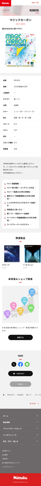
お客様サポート (7, 451)
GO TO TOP (33, 404)
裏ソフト (7, 10)
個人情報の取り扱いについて (11, 463)
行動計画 (5, 459)
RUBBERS (20, 395)
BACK (20, 384)
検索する (20, 337)
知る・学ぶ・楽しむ (10, 441)
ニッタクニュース (9, 435)
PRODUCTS (10, 395)
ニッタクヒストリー (8, 467)
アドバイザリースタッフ (12, 428)
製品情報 (6, 422)
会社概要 (5, 455)
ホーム (5, 416)
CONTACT (20, 374)
